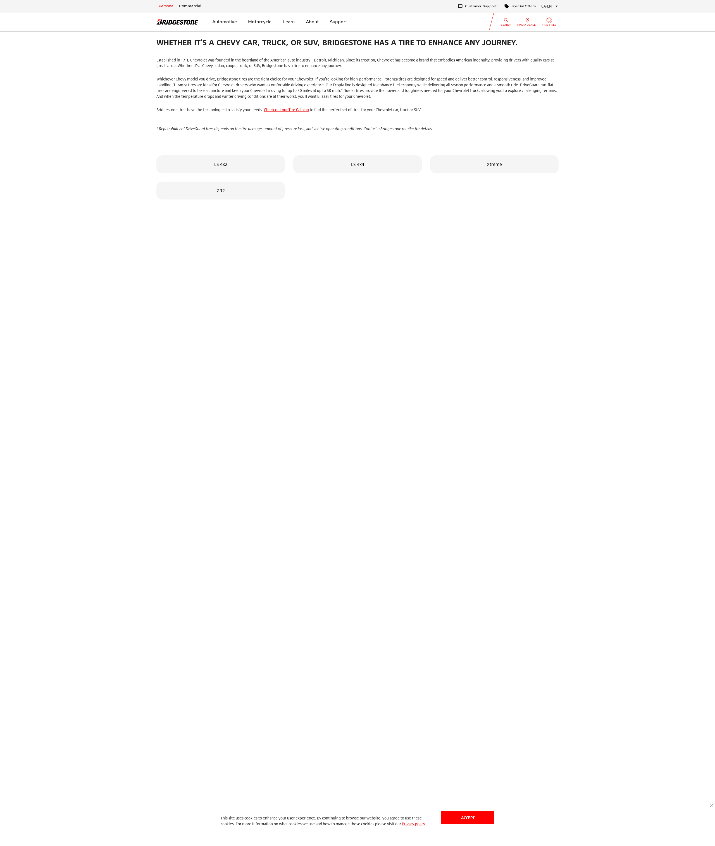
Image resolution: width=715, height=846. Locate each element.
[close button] (711, 805)
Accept (468, 817)
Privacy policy (413, 823)
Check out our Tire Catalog (286, 109)
